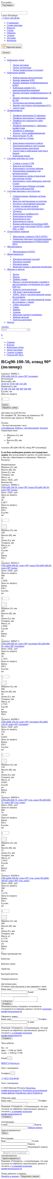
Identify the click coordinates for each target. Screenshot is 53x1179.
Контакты (11, 40)
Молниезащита (14, 246)
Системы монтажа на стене (20, 158)
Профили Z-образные (23, 130)
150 (21, 384)
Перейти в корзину (10, 1176)
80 (13, 384)
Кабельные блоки (21, 156)
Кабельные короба (16, 72)
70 (11, 384)
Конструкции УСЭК (22, 135)
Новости (11, 28)
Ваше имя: (6, 989)
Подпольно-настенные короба (27, 103)
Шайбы (16, 309)
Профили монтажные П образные (29, 115)
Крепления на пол (21, 219)
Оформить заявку (10, 408)
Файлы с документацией (27, 428)
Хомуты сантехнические (24, 289)
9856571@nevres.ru (10, 1063)
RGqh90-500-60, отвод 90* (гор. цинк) (25, 879)
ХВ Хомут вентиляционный (26, 292)
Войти (4, 1133)
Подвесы (17, 211)
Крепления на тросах (22, 221)
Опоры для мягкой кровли (25, 206)
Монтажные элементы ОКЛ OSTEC (30, 236)
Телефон (42, 1019)
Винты (16, 277)
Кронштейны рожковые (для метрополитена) (26, 172)
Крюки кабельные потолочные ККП (30, 224)
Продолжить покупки (30, 1176)
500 (25, 389)
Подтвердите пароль (38, 1147)
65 (8, 384)
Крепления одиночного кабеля (27, 143)
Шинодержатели (15, 254)
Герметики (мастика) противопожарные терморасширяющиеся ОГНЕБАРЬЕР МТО (32, 241)
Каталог (6, 53)
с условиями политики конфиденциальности (16, 1034)
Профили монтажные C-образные (29, 118)
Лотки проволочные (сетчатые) (27, 70)
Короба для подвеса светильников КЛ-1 (31, 105)
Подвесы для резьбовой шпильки (28, 204)
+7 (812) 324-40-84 (10, 1078)
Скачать (10, 35)
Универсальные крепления (25, 148)
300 (17, 389)
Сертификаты (7, 428)
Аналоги (43, 428)
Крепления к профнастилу (25, 214)
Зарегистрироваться (11, 1158)
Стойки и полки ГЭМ (23, 163)
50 (2, 384)
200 (25, 384)
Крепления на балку (22, 216)
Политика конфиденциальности (18, 1089)
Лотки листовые (20, 65)
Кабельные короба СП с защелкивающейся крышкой (26, 89)
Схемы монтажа (14, 25)
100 (17, 384)
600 (29, 389)
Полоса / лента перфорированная (28, 133)
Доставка (11, 38)
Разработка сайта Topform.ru (29, 1093)
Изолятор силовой (21, 262)
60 (5, 384)
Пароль (37, 1124)
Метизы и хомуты (16, 269)
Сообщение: (7, 1001)
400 (21, 389)
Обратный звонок (13, 47)
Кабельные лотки (15, 60)
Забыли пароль (35, 1127)
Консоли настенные (22, 166)
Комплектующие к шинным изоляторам (32, 267)
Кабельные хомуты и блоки (20, 138)
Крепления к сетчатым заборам (27, 168)
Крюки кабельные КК (23, 188)
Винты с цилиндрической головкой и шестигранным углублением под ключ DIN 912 (31, 284)
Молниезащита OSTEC (23, 251)
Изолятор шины (20, 264)
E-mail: (31, 1022)
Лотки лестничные (21, 67)
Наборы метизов (20, 317)
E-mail (4, 1124)
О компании (13, 23)
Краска (10, 322)
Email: (31, 992)
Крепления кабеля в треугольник (28, 146)
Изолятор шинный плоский (26, 259)
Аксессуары (18, 108)
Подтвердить (7, 5)
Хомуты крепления (22, 319)
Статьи (10, 30)
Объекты (11, 33)
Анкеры (16, 312)
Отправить (6, 1004)
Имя (3, 1141)
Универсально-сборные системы (28, 186)
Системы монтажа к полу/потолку (23, 191)
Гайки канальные (21, 304)
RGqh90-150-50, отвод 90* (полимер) (24, 723)
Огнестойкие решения (18, 231)
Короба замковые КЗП (23, 80)
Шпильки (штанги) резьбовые (27, 314)
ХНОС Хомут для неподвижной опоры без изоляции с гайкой (31, 300)
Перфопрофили (14, 110)
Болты (15, 274)
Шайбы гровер (19, 279)
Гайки (15, 307)
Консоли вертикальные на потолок (29, 201)
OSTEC (5, 327)
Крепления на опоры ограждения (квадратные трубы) (28, 177)
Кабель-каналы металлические (27, 77)
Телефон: (42, 989)
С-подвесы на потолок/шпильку (28, 209)
